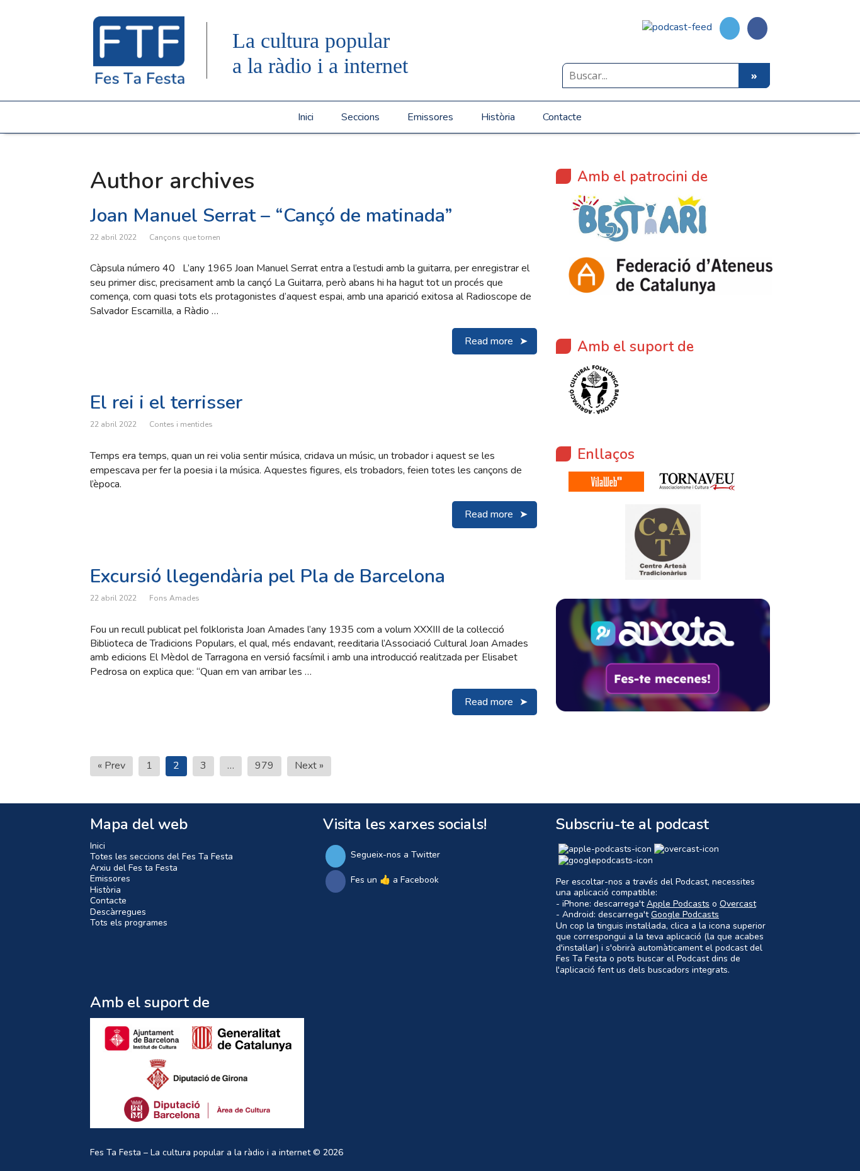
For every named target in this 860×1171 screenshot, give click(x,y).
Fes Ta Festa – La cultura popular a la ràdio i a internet (200, 1152)
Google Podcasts (685, 914)
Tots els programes (128, 923)
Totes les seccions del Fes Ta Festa (161, 857)
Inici (306, 117)
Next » (309, 765)
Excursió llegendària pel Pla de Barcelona (267, 576)
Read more (489, 341)
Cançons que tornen (184, 237)
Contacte (562, 117)
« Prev (111, 765)
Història (498, 117)
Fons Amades (174, 598)
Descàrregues (118, 912)
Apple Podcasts (678, 904)
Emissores (430, 117)
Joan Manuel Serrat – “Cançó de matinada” (271, 216)
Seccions (360, 117)
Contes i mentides (181, 424)
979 (264, 765)
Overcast (738, 904)
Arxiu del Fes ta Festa (134, 868)
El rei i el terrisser (166, 403)
